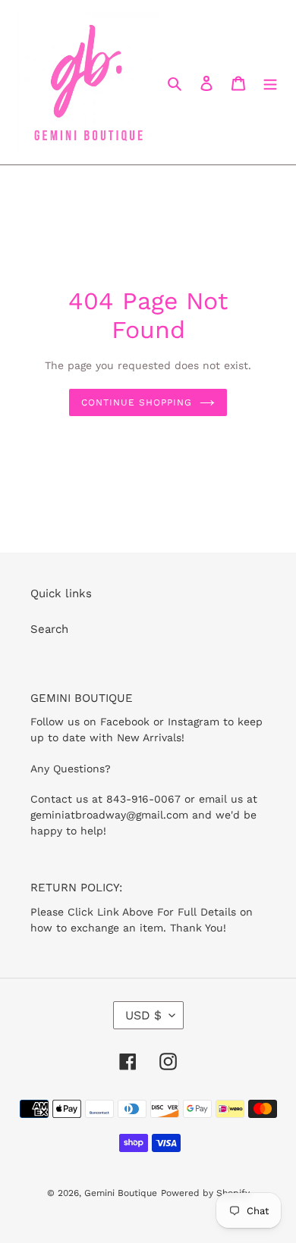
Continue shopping (136, 402)
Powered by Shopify (205, 1193)
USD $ (143, 1015)
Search (49, 629)
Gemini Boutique (120, 1193)
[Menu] (270, 82)
